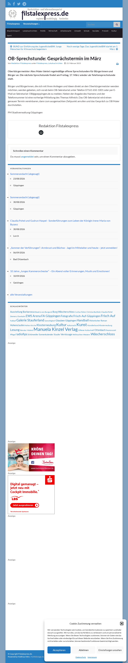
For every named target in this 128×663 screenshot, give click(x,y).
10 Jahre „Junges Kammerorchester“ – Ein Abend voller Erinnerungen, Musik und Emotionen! (60, 271)
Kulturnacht (71, 325)
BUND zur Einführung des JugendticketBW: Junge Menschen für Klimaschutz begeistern (36, 47)
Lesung (15, 330)
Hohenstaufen (17, 325)
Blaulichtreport (13, 31)
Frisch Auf (108, 316)
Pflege (12, 334)
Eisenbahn (21, 316)
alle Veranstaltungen (21, 294)
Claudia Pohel (106, 312)
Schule (86, 31)
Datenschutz (81, 657)
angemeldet (27, 156)
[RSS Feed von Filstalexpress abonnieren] (9, 3)
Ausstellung (16, 311)
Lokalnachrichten (30, 31)
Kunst (81, 324)
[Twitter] (18, 3)
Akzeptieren (59, 650)
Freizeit (105, 31)
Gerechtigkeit (50, 321)
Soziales (95, 31)
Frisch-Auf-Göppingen (86, 316)
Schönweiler (33, 334)
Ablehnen (84, 650)
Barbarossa (29, 311)
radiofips (21, 334)
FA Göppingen (50, 316)
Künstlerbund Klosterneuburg (99, 325)
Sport (9, 35)
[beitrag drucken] (117, 63)
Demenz (13, 316)
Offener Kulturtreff (86, 330)
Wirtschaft (53, 31)
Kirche (33, 325)
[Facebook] (14, 3)
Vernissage (66, 334)
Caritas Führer (80, 312)
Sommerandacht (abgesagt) (24, 173)
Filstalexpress (13, 23)
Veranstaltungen (31, 23)
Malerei (30, 330)
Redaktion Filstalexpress (21, 63)
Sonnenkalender (46, 334)
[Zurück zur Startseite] (64, 14)
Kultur (114, 31)
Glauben (60, 320)
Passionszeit (111, 330)
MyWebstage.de (37, 657)
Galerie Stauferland (30, 320)
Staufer (57, 334)
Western (86, 334)
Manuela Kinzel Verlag (56, 329)
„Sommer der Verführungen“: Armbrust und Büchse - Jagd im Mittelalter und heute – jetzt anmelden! (63, 247)
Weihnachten (78, 335)
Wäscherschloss (103, 334)
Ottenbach (100, 330)
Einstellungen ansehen (110, 650)
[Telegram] (24, 3)
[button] (121, 623)
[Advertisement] (31, 391)
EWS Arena (33, 316)
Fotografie (67, 316)
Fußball (13, 321)
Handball (83, 320)
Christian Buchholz (93, 312)
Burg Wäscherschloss (64, 311)
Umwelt (77, 31)
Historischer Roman (98, 320)
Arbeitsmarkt (65, 31)
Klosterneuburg (46, 325)
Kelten (27, 325)
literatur (23, 330)
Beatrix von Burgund (43, 312)
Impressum (92, 657)
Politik (42, 31)
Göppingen (70, 320)
